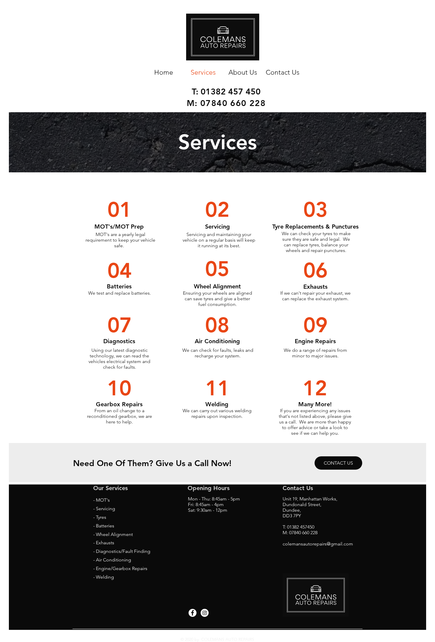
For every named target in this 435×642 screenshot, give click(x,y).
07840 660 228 (233, 103)
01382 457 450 (231, 91)
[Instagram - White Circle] (205, 613)
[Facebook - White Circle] (192, 613)
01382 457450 (300, 527)
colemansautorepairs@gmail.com (318, 544)
